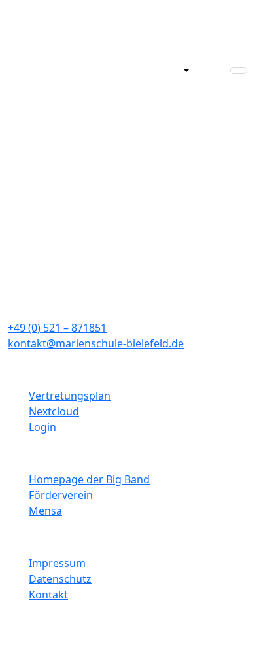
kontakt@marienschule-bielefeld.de (96, 343)
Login (42, 427)
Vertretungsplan (69, 395)
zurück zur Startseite (127, 148)
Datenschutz (60, 579)
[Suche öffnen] (177, 70)
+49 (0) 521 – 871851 (57, 327)
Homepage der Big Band (89, 479)
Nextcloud (54, 411)
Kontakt (48, 594)
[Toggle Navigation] (238, 70)
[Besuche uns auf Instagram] (19, 623)
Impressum (57, 563)
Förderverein (61, 495)
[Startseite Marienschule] (61, 70)
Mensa (45, 511)
